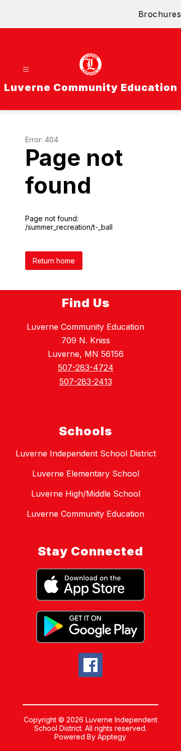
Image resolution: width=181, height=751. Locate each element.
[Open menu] (26, 69)
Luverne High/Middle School (85, 494)
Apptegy (112, 736)
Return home (54, 260)
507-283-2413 (85, 382)
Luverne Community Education (85, 514)
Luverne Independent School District (86, 453)
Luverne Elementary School (85, 473)
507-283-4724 (86, 367)
